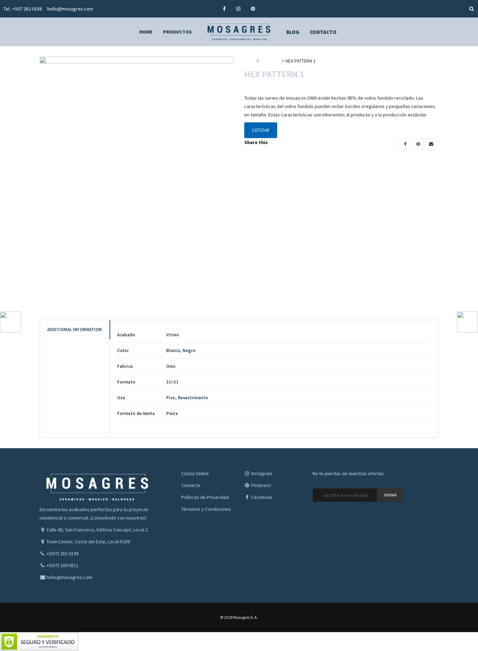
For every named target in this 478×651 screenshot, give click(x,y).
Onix (170, 366)
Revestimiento (193, 398)
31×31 (172, 382)
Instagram (261, 473)
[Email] (431, 143)
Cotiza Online (195, 473)
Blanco (173, 350)
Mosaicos (270, 61)
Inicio (249, 61)
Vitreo (172, 335)
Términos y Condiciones (206, 509)
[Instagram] (238, 8)
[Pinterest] (253, 8)
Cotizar (260, 130)
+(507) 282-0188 (63, 553)
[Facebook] (224, 8)
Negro (189, 350)
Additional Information (74, 329)
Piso (170, 398)
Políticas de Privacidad (205, 497)
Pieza (172, 413)
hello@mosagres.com (70, 9)
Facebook (261, 497)
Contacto (191, 485)
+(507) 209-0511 (63, 565)
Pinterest (260, 485)
